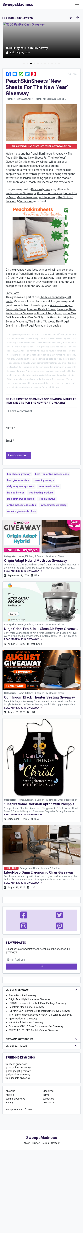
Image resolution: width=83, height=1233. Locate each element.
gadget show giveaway (18, 1074)
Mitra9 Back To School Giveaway (26, 1022)
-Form (15, 293)
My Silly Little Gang (45, 317)
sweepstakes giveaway (53, 505)
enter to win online (49, 486)
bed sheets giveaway (18, 474)
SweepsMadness (17, 4)
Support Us (48, 1098)
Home (9, 99)
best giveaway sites (18, 480)
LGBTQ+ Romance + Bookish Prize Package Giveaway (37, 1003)
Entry (9, 293)
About (27, 1143)
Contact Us (49, 1102)
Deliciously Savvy (41, 189)
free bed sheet (15, 492)
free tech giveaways (16, 1064)
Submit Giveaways (15, 1098)
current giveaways (44, 480)
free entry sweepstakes (20, 499)
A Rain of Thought (61, 305)
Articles (10, 1095)
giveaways (23, 99)
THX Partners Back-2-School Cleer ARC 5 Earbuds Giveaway (40, 1014)
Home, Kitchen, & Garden (50, 99)
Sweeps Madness (16, 321)
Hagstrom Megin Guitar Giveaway (26, 1007)
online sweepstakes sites (21, 505)
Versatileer (26, 201)
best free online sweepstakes (52, 474)
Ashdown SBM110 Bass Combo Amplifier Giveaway (36, 1026)
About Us (10, 1091)
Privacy (9, 1102)
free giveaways (47, 499)
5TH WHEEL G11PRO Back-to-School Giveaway (33, 1030)
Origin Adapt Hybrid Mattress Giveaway (35, 560)
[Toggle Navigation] (77, 4)
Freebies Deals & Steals (41, 309)
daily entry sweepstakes (20, 486)
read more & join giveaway (22, 571)
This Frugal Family (31, 325)
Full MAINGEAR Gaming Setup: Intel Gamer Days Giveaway (39, 1011)
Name (10, 427)
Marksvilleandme (27, 197)
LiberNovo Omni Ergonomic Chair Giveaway (39, 872)
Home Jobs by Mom (49, 313)
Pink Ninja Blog (47, 197)
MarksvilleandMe (22, 317)
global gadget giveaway (18, 1071)
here (70, 182)
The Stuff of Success (41, 321)
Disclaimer (48, 1091)
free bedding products (41, 492)
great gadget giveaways (18, 1067)
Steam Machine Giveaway (22, 995)
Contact (55, 1143)
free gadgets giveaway (18, 1078)
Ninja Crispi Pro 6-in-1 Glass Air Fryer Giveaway (41, 629)
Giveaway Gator (66, 309)
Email (10, 440)
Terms (46, 1095)
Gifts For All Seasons (49, 193)
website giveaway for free (21, 511)
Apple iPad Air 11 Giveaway (23, 1018)
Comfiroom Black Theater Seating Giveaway (39, 697)
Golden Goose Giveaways (21, 193)
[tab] (24, 63)
